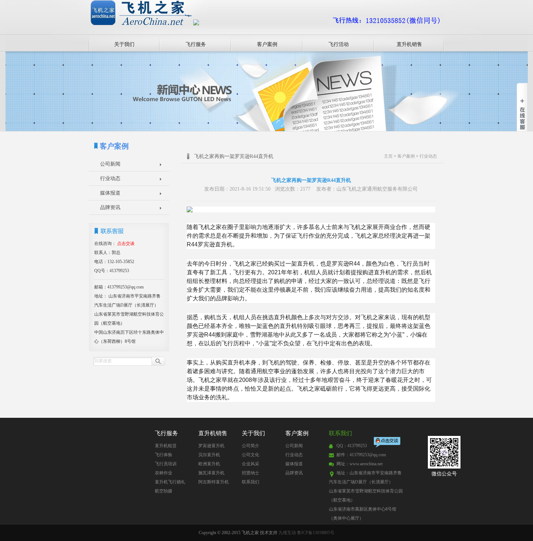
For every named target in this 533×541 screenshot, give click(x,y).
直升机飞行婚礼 (170, 481)
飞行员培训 (166, 463)
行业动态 (110, 178)
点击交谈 (387, 443)
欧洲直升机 (209, 463)
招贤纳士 (250, 472)
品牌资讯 (110, 207)
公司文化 (250, 454)
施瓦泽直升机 (211, 472)
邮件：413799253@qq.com (361, 454)
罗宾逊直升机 (211, 445)
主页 (388, 156)
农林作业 (163, 472)
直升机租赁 (166, 445)
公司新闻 (110, 164)
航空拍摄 (163, 491)
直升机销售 (409, 44)
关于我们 (124, 44)
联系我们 (250, 481)
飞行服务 (196, 44)
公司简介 (250, 445)
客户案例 (267, 44)
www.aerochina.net (366, 463)
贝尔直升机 (209, 454)
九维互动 (287, 532)
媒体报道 (110, 193)
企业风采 (250, 463)
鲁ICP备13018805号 (315, 532)
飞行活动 (339, 44)
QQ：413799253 (351, 445)
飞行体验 (163, 454)
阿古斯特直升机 (213, 481)
